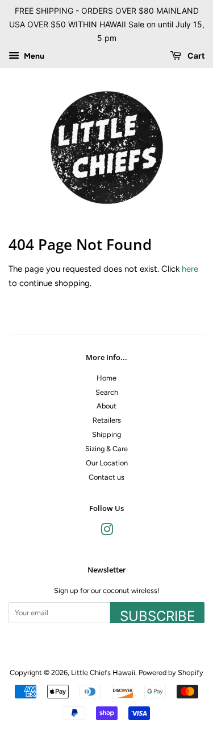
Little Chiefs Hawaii (103, 672)
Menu (33, 56)
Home (106, 378)
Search (106, 392)
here (190, 269)
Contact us (106, 477)
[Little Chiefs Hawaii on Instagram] (107, 532)
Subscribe (157, 615)
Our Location (107, 463)
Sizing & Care (106, 448)
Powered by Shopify (171, 672)
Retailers (107, 420)
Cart (195, 56)
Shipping (106, 434)
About (106, 406)
